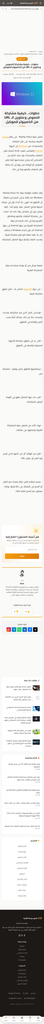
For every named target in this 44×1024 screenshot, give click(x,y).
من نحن (33, 993)
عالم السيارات (22, 895)
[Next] (3, 9)
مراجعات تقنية (22, 884)
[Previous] (6, 9)
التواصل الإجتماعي (22, 862)
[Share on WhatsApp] (19, 629)
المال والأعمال (22, 879)
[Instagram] (8, 629)
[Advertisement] (22, 32)
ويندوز (5, 137)
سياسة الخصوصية (14, 993)
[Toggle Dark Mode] (3, 3)
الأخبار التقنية (32, 51)
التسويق (22, 873)
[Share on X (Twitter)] (35, 629)
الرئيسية (40, 51)
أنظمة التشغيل (22, 868)
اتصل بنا (25, 993)
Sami (38, 74)
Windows (23, 146)
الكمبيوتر (28, 289)
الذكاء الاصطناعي (22, 952)
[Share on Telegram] (14, 629)
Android (38, 151)
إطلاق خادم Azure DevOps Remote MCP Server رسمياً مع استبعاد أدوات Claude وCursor (24, 9)
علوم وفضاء (22, 851)
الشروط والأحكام (29, 998)
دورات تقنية (22, 890)
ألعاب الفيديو (22, 857)
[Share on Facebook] (30, 629)
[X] (22, 935)
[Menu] (40, 3)
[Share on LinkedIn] (24, 629)
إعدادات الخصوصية (15, 998)
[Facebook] (24, 935)
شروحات (22, 956)
